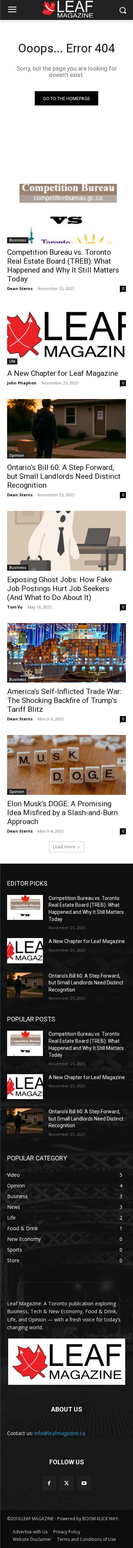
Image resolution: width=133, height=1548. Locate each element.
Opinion (16, 455)
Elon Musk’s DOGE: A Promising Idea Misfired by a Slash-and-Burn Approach (62, 812)
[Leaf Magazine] (66, 1362)
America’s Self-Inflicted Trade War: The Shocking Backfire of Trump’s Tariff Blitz (64, 700)
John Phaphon (22, 382)
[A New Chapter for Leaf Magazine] (66, 334)
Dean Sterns (20, 288)
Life (12, 361)
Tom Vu (15, 607)
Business (17, 240)
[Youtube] (84, 1483)
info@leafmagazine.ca (59, 1433)
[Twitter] (66, 1483)
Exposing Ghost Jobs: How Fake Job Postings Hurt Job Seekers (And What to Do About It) (59, 588)
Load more (64, 847)
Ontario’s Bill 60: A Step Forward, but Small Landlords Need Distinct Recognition (64, 476)
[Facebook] (49, 1483)
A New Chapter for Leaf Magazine (62, 373)
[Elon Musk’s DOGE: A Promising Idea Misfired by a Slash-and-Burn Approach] (66, 765)
